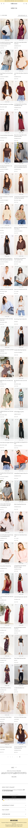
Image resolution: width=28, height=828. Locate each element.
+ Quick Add (7, 40)
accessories (15, 773)
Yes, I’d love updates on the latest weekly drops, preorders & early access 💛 (14, 800)
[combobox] (22, 15)
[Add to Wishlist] (12, 20)
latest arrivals (3, 773)
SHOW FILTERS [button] (4, 15)
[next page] (19, 756)
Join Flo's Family (8, 787)
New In (16, 772)
